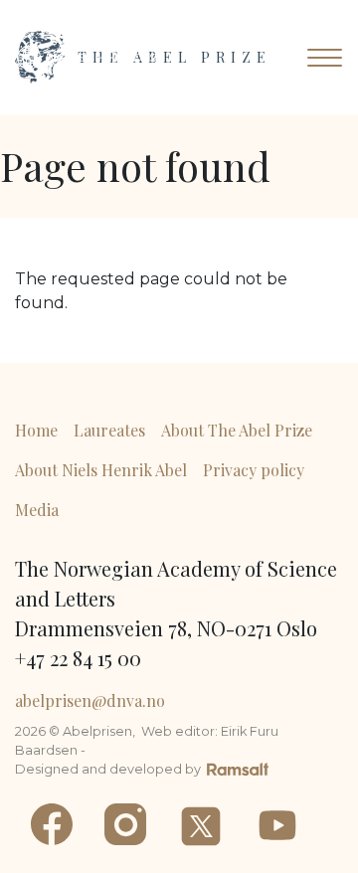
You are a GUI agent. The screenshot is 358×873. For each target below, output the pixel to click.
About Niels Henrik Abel (101, 469)
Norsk (144, 58)
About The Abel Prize (236, 430)
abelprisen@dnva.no (90, 700)
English (70, 58)
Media (37, 509)
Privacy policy (253, 469)
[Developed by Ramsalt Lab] (237, 767)
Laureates (109, 430)
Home (36, 430)
